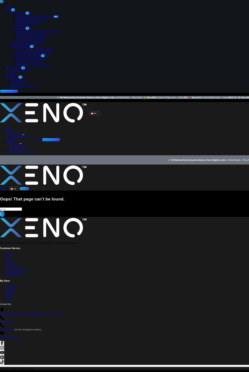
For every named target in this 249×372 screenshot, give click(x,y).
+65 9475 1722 (7, 321)
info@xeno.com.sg (8, 337)
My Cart (8, 295)
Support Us (10, 263)
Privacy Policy (11, 275)
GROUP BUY (16, 148)
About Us (9, 254)
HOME (8, 127)
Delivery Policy (12, 266)
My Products (11, 287)
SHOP (8, 130)
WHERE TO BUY (13, 133)
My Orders (10, 292)
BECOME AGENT (18, 145)
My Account (10, 290)
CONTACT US (12, 142)
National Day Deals (51, 139)
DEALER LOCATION (20, 136)
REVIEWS (10, 139)
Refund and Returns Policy (17, 269)
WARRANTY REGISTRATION (19, 151)
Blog (7, 257)
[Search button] (2, 214)
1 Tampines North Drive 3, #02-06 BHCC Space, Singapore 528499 (31, 313)
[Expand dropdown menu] (23, 134)
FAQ (7, 260)
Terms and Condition (14, 272)
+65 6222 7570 (7, 329)
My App (8, 298)
